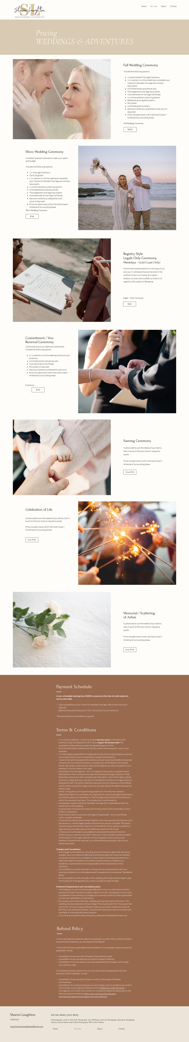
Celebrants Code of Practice (112, 988)
